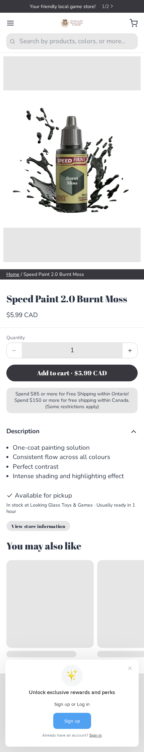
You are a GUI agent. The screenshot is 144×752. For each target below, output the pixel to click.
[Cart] (130, 23)
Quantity (15, 337)
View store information (38, 526)
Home (12, 274)
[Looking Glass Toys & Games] (72, 23)
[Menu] (13, 23)
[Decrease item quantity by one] (14, 350)
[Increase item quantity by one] (130, 350)
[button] (72, 373)
